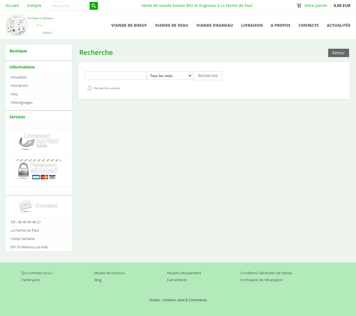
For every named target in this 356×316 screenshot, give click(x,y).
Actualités (338, 25)
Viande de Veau (171, 25)
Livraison (252, 25)
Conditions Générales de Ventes (266, 272)
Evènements (177, 279)
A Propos (280, 25)
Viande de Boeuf (129, 25)
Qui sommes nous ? (37, 272)
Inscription (19, 85)
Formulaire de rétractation (261, 279)
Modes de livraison (109, 272)
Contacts (308, 25)
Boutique (18, 50)
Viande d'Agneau (214, 25)
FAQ (14, 94)
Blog (98, 279)
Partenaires (30, 279)
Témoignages (22, 102)
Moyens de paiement (184, 272)
